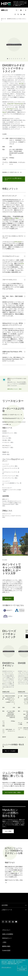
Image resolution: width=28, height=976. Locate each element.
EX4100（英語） (6, 454)
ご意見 (4, 942)
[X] (6, 921)
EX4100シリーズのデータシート (11, 172)
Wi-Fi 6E (21, 83)
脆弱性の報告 (6, 946)
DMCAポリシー (7, 938)
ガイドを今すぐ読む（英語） (13, 792)
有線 (10, 218)
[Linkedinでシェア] (21, 15)
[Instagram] (9, 921)
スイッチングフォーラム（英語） (10, 478)
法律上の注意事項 (7, 934)
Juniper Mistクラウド (11, 108)
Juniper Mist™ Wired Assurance (15, 103)
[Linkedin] (12, 921)
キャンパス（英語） (7, 438)
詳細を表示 (21, 737)
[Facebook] (3, 921)
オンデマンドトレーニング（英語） (10, 475)
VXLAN (22, 263)
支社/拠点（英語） (6, 440)
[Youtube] (16, 921)
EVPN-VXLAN (17, 241)
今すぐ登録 (8, 831)
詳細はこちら (18, 5)
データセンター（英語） (8, 442)
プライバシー (6, 930)
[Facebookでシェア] (15, 15)
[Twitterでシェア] (18, 15)
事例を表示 (8, 598)
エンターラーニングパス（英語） (10, 466)
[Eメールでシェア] (24, 15)
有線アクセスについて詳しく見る (14, 880)
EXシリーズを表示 (10, 751)
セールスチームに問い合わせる (13, 179)
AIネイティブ (16, 871)
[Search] (16, 10)
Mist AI (4, 112)
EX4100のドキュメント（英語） (10, 433)
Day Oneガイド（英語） (8, 447)
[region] (15, 611)
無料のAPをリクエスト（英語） (14, 389)
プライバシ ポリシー (6, 967)
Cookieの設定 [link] (6, 950)
